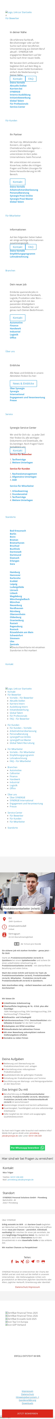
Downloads (27, 1403)
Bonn (13, 536)
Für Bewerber (14, 694)
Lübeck (13, 593)
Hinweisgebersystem (27, 1397)
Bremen (14, 539)
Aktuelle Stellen (17, 700)
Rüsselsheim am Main (21, 632)
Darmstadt (15, 551)
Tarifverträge (19, 459)
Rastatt (14, 623)
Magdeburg (16, 596)
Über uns (12, 794)
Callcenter (15, 773)
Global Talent (16, 712)
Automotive (15, 770)
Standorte (13, 827)
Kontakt (17, 182)
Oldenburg (15, 617)
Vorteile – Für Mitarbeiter (22, 752)
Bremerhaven (17, 542)
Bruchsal (14, 545)
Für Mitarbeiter (15, 749)
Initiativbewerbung (19, 709)
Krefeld (13, 581)
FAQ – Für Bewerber (20, 718)
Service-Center (15, 812)
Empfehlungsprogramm (22, 755)
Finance (13, 776)
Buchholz (15, 548)
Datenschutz (21, 1287)
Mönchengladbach (20, 599)
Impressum (34, 1287)
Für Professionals (18, 715)
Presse (13, 806)
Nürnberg (15, 611)
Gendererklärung (27, 1400)
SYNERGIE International (21, 800)
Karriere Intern (17, 703)
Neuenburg (16, 605)
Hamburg (15, 572)
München (15, 602)
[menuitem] (27, 15)
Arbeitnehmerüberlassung (23, 731)
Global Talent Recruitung (22, 743)
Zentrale (14, 644)
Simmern (15, 638)
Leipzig (13, 584)
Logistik (13, 785)
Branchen (12, 767)
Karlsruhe (15, 578)
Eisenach (14, 557)
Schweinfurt (16, 635)
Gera (12, 563)
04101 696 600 (35, 1135)
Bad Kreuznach (18, 530)
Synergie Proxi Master (21, 198)
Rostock (14, 629)
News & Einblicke (23, 383)
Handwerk (15, 779)
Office (13, 788)
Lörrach (14, 590)
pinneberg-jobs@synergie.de (21, 1179)
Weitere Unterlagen (22, 462)
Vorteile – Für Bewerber (21, 697)
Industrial (14, 782)
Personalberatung (19, 734)
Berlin (13, 533)
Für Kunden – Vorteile (21, 727)
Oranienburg (17, 620)
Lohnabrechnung (18, 758)
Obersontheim (17, 614)
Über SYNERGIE (17, 797)
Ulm (12, 641)
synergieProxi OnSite (20, 736)
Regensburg (16, 626)
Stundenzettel (19, 494)
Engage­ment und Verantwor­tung (26, 803)
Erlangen (14, 560)
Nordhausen (16, 608)
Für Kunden (13, 724)
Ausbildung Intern (19, 706)
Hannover (15, 575)
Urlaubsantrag (20, 491)
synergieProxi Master (20, 740)
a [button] (6, 15)
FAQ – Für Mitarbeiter (20, 761)
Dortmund (15, 554)
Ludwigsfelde (17, 587)
